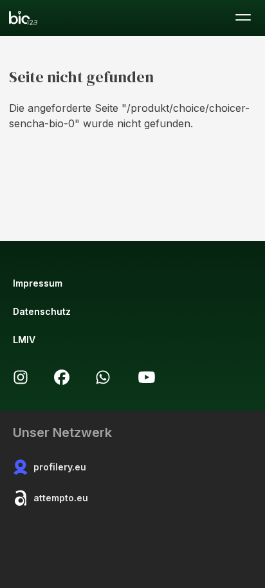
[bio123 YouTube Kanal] (146, 377)
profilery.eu (59, 466)
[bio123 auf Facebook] (61, 377)
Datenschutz (42, 311)
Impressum (37, 283)
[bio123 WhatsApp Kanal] (103, 377)
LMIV (24, 339)
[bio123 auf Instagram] (20, 377)
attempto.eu (60, 497)
